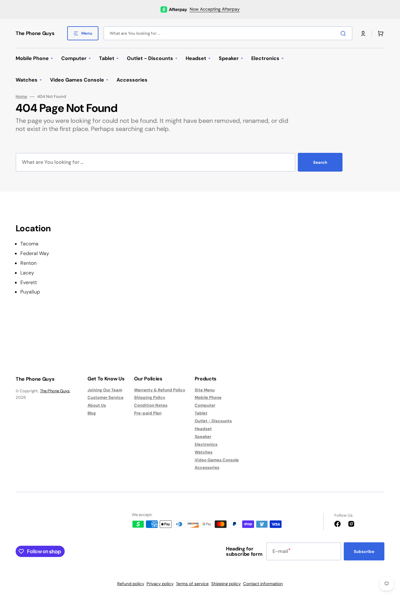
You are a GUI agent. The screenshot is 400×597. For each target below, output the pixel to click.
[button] (363, 33)
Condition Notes (151, 405)
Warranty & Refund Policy (159, 390)
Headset (203, 428)
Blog (92, 413)
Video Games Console (217, 460)
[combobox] (227, 33)
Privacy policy (160, 583)
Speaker (203, 436)
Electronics (206, 444)
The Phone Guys (55, 391)
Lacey (27, 273)
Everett (28, 282)
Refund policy (130, 583)
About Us (97, 405)
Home (21, 96)
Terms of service (192, 583)
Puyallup (30, 292)
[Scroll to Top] (386, 558)
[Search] (344, 33)
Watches (203, 452)
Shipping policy (226, 583)
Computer (205, 405)
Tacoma (29, 244)
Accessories (207, 467)
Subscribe (364, 551)
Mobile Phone (208, 397)
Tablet (201, 413)
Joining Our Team (105, 390)
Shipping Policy (149, 397)
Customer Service (105, 397)
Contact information (263, 583)
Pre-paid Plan (148, 413)
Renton (28, 263)
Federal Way (34, 253)
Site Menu (205, 390)
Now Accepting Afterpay (215, 9)
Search (320, 162)
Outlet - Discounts (213, 421)
